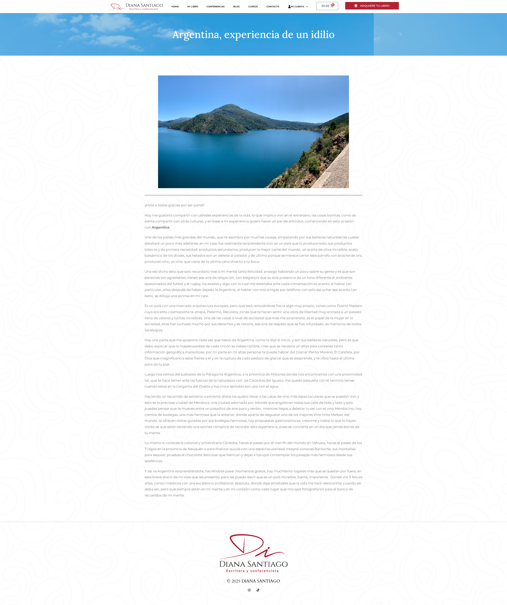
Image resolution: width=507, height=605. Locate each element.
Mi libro (192, 6)
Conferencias (216, 6)
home (175, 6)
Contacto (272, 6)
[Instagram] (249, 590)
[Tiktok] (258, 590)
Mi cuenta (297, 6)
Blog (236, 6)
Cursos (253, 6)
